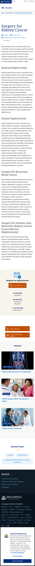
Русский (11, 509)
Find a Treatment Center (16, 335)
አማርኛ (11, 507)
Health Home (9, 13)
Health (8, 7)
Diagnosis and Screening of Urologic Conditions (14, 39)
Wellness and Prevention (9, 484)
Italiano (28, 509)
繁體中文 (18, 507)
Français (26, 507)
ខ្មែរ (26, 523)
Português (20, 509)
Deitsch (20, 523)
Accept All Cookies (17, 561)
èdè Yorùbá (15, 515)
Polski (3, 520)
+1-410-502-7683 (17, 308)
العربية (22, 517)
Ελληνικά (11, 520)
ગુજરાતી (19, 520)
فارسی (9, 523)
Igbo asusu (5, 515)
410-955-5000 (17, 293)
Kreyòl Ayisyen (13, 517)
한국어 (3, 517)
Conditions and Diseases (9, 479)
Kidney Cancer (16, 35)
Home (3, 13)
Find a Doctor (14, 329)
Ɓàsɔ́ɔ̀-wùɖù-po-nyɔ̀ (16, 512)
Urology (5, 35)
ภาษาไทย (27, 520)
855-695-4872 (17, 300)
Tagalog (4, 509)
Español (4, 507)
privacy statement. (18, 552)
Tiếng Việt (4, 512)
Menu (14, 1)
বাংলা (22, 515)
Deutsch (29, 517)
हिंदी (15, 523)
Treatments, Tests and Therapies (23, 13)
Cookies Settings (17, 556)
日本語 (27, 515)
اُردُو (3, 523)
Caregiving (5, 487)
